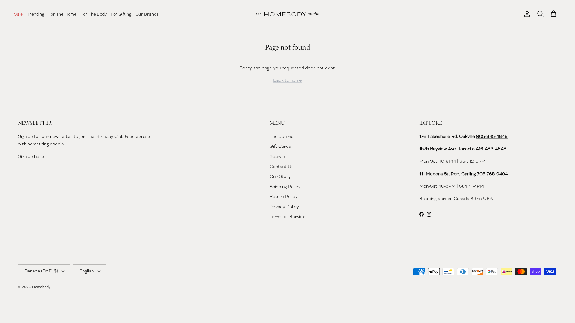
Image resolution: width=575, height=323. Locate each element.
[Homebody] (287, 14)
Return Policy (284, 196)
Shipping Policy (285, 187)
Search (277, 156)
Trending (35, 14)
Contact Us (282, 167)
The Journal (282, 136)
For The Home (62, 14)
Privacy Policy (284, 207)
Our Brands (146, 14)
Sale (18, 14)
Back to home (287, 80)
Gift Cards (280, 146)
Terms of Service (287, 217)
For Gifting (121, 14)
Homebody (41, 286)
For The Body (94, 14)
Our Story (280, 176)
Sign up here (31, 156)
